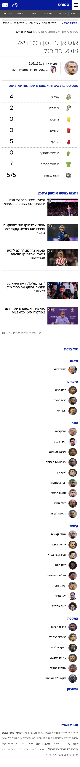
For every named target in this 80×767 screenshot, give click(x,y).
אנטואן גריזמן (23, 31)
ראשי (74, 13)
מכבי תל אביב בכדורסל (32, 750)
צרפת (40, 31)
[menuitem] (61, 14)
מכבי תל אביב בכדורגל (63, 749)
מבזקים (47, 13)
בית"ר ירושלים (52, 733)
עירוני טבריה (71, 755)
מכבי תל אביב (49, 23)
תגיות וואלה (69, 725)
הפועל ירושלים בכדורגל (66, 738)
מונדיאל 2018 (57, 31)
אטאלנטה (73, 733)
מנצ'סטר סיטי (9, 750)
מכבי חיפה (19, 23)
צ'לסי (60, 755)
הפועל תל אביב (10, 738)
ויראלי (20, 13)
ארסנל (64, 733)
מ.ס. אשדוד (58, 744)
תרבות (8, 13)
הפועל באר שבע (12, 733)
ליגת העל (73, 744)
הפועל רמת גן (28, 738)
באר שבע (33, 23)
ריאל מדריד (51, 755)
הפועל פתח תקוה (45, 738)
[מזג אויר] (15, 5)
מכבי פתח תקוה (10, 744)
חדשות (61, 13)
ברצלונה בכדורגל (34, 733)
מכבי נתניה (27, 744)
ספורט (63, 5)
